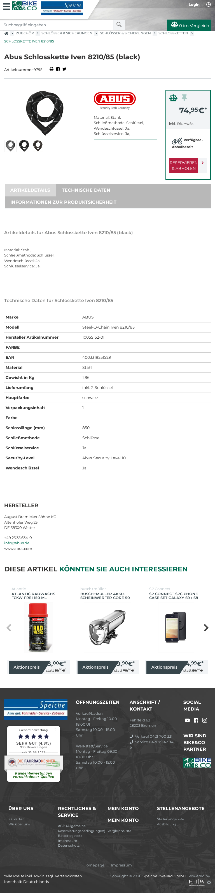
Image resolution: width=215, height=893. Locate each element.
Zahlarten (16, 819)
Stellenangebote (170, 819)
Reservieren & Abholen (184, 165)
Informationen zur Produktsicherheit (63, 202)
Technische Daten (86, 190)
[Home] (47, 8)
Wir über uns (19, 824)
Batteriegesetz (70, 836)
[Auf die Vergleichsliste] (174, 99)
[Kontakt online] (208, 4)
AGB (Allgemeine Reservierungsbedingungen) (80, 828)
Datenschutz (69, 845)
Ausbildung (166, 824)
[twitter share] (64, 69)
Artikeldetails (30, 190)
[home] (6, 32)
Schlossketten (173, 33)
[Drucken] (52, 69)
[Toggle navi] (6, 5)
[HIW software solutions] (197, 882)
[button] (206, 628)
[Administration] (209, 882)
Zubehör (25, 33)
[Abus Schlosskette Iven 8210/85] (44, 113)
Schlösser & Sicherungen (66, 33)
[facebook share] (58, 69)
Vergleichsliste (119, 831)
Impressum (67, 841)
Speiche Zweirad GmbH (164, 876)
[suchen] (119, 25)
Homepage (93, 865)
